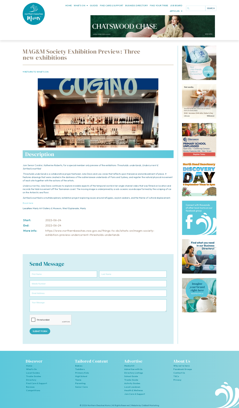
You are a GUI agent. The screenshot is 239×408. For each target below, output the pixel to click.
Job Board (176, 5)
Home (68, 5)
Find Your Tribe (159, 5)
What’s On (79, 5)
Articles (175, 11)
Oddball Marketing (150, 405)
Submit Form (40, 331)
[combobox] (195, 8)
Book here (28, 203)
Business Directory (136, 5)
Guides (94, 5)
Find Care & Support (111, 5)
